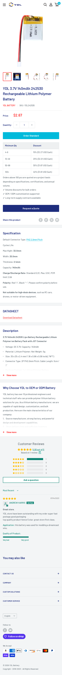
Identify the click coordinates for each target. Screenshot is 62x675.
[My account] (50, 4)
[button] (18, 459)
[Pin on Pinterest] (46, 220)
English (7, 616)
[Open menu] (4, 5)
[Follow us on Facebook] (5, 630)
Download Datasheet (12, 317)
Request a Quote (31, 208)
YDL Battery (9, 105)
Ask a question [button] (31, 479)
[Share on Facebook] (41, 220)
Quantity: (7, 125)
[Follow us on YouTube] (10, 630)
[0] (57, 4)
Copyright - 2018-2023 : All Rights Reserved (20, 669)
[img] (9, 498)
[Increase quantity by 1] (32, 125)
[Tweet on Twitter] (52, 220)
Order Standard (31, 135)
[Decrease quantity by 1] (17, 125)
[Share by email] (57, 220)
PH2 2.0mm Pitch (34, 239)
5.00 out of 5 (38, 449)
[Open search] (45, 4)
